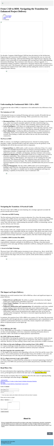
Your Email (3, 390)
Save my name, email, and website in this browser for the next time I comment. (19, 395)
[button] (31, 3)
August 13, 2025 (7, 17)
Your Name (3, 389)
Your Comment (4, 409)
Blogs (4, 18)
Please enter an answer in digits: (8, 397)
